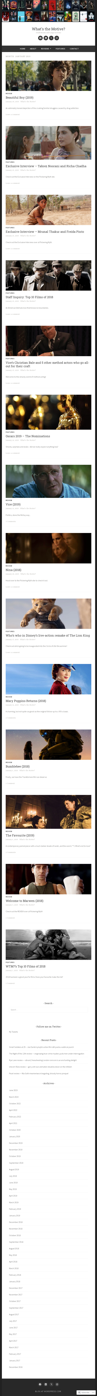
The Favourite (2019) (20, 835)
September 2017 (16, 1308)
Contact (74, 48)
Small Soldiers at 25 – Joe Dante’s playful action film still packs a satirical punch (41, 1047)
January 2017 (14, 1360)
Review (9, 93)
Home (22, 48)
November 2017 (15, 1294)
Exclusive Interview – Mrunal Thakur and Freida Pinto (45, 232)
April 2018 (13, 1261)
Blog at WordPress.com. (48, 1391)
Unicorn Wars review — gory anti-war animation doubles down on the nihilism (40, 1066)
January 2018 (14, 1281)
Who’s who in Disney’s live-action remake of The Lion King (48, 635)
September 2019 (16, 1163)
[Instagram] (56, 38)
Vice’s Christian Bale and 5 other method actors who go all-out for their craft (47, 364)
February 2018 (15, 1275)
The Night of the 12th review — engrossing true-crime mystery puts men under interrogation (46, 1053)
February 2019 (15, 1209)
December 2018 (15, 1222)
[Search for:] (48, 1009)
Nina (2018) (13, 570)
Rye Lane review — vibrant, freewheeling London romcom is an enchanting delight (43, 1060)
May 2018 (13, 1255)
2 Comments (11, 718)
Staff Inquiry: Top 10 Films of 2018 (29, 297)
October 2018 (15, 1235)
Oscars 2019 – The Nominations (28, 436)
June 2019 (13, 1182)
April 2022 (13, 1110)
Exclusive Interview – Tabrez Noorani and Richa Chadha (46, 166)
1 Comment (10, 783)
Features (60, 48)
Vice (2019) (13, 504)
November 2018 (15, 1228)
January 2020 (14, 1136)
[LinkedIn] (46, 38)
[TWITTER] (51, 1384)
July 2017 (13, 1321)
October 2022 (15, 1103)
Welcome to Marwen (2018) (24, 901)
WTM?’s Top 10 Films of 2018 (25, 966)
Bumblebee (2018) (18, 766)
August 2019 (14, 1169)
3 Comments (11, 521)
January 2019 (14, 1215)
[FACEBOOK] (40, 1384)
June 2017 (13, 1327)
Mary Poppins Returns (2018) (26, 701)
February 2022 (15, 1116)
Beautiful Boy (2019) (19, 97)
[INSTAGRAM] (57, 1384)
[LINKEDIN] (45, 1384)
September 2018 (16, 1242)
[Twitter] (51, 38)
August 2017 (14, 1314)
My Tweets (13, 1031)
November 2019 (15, 1149)
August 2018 (14, 1248)
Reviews (45, 48)
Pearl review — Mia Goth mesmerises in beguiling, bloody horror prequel (38, 1073)
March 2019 (13, 1202)
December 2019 (15, 1143)
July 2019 (13, 1176)
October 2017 (15, 1301)
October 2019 (15, 1156)
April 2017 (13, 1341)
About (33, 48)
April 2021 (13, 1123)
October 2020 (15, 1130)
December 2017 (15, 1288)
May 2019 (13, 1189)
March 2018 (13, 1268)
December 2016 (15, 1367)
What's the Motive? (48, 29)
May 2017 (13, 1334)
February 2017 (15, 1354)
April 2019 (13, 1195)
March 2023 (13, 1097)
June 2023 (13, 1090)
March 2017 (13, 1347)
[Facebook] (40, 38)
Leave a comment (13, 115)
